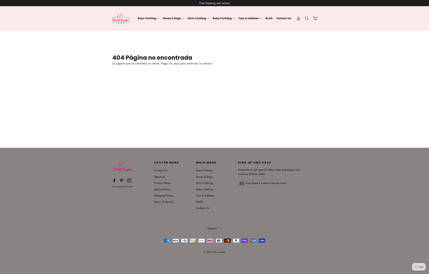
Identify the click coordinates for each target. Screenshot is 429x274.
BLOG (269, 18)
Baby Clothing (222, 18)
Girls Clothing (197, 18)
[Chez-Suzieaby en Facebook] (114, 180)
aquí (176, 63)
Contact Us (283, 18)
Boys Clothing (147, 18)
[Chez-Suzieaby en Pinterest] (122, 180)
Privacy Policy (162, 183)
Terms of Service (164, 202)
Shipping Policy (163, 195)
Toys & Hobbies (248, 18)
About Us (159, 177)
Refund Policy (162, 189)
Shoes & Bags (172, 18)
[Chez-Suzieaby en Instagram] (129, 180)
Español (212, 228)
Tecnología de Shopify (122, 186)
